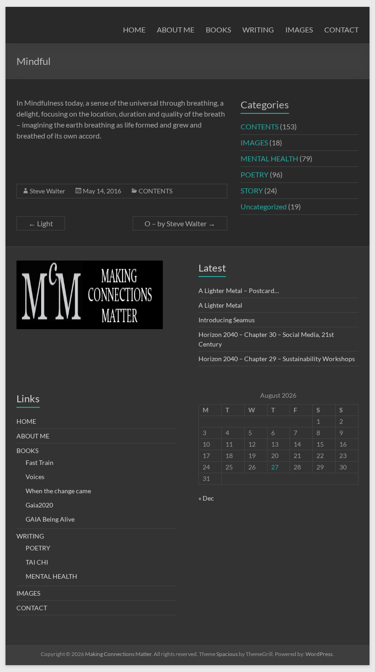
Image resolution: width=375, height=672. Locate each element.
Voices (35, 476)
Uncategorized (264, 206)
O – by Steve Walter (180, 223)
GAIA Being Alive (50, 519)
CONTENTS (155, 191)
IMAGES (299, 29)
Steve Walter (47, 191)
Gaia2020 (39, 505)
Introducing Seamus (226, 320)
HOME (134, 29)
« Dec (206, 498)
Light (40, 223)
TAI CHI (37, 562)
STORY (252, 190)
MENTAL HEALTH (269, 158)
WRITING (258, 29)
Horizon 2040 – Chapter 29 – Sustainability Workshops (276, 359)
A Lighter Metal (220, 305)
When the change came (58, 491)
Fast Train (40, 462)
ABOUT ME (175, 29)
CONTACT (341, 29)
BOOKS (218, 29)
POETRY (254, 174)
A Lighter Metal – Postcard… (238, 290)
